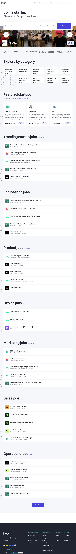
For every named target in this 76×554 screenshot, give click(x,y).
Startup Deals (45, 548)
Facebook (66, 538)
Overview (44, 535)
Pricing (44, 538)
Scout (43, 540)
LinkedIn (66, 535)
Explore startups (32, 540)
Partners (58, 543)
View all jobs (38, 505)
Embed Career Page (47, 545)
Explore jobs (31, 535)
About (57, 535)
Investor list (45, 543)
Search (64, 26)
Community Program (47, 550)
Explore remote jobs (33, 538)
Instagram (67, 540)
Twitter (66, 543)
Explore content (32, 543)
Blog (57, 538)
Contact (58, 540)
